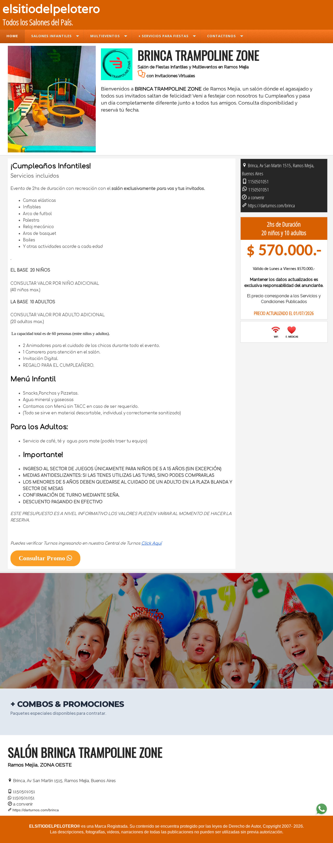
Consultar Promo (43, 558)
